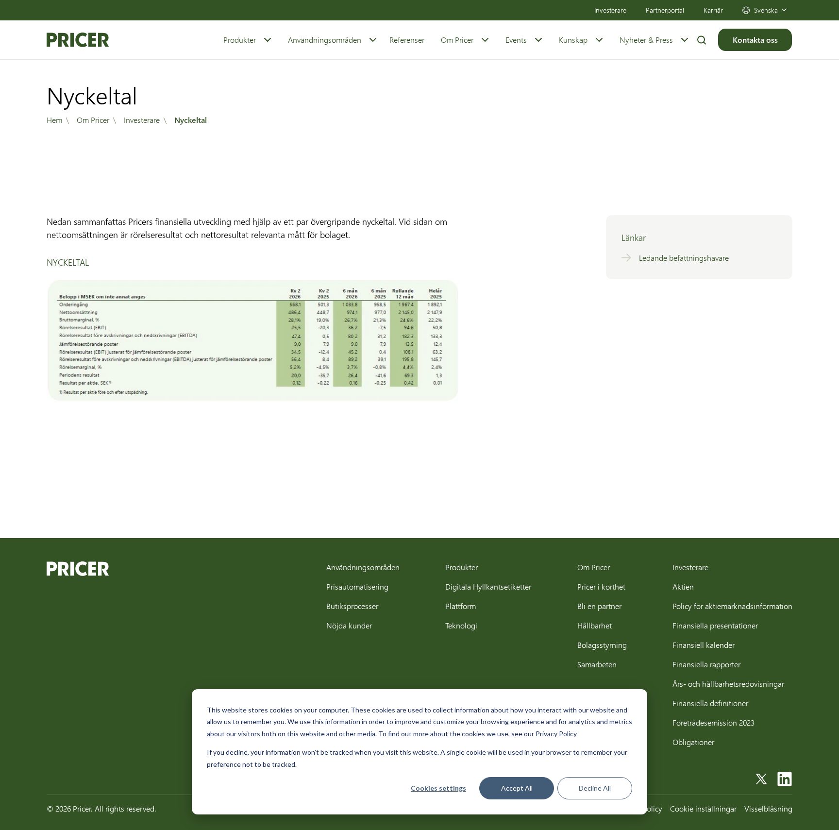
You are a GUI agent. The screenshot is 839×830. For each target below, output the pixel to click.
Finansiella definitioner (710, 703)
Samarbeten (597, 664)
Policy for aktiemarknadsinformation (732, 606)
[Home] (78, 40)
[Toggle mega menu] (267, 40)
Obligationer (693, 742)
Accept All (517, 788)
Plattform (460, 606)
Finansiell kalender (703, 645)
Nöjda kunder (349, 625)
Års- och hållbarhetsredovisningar (728, 683)
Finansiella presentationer (715, 625)
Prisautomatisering (357, 586)
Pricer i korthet (601, 586)
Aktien (683, 586)
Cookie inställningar (703, 808)
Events (516, 39)
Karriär (713, 10)
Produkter (239, 39)
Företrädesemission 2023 (713, 722)
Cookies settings (438, 788)
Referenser (406, 39)
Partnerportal (665, 10)
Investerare (610, 10)
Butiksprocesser (352, 606)
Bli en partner (599, 606)
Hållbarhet (594, 625)
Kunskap (573, 39)
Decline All (595, 788)
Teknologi (461, 625)
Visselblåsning (768, 808)
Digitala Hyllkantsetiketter (488, 586)
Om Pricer (457, 39)
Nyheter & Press (646, 39)
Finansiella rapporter (706, 664)
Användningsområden (324, 39)
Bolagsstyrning (602, 645)
